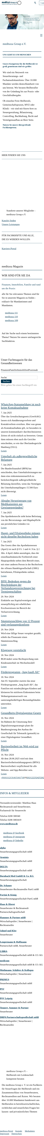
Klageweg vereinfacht (13, 650)
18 (23, 777)
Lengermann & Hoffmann (13, 942)
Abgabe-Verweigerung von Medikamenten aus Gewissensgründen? (16, 504)
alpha (3, 848)
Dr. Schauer (6, 885)
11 (7, 777)
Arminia (4, 857)
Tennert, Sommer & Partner (14, 1008)
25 (39, 777)
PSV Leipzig (6, 998)
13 (11, 777)
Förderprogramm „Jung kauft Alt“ (20, 672)
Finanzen (5, 370)
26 (42, 777)
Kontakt (18, 1131)
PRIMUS (4, 979)
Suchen (35, 3)
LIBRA (3, 951)
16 (18, 777)
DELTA (4, 866)
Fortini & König (8, 895)
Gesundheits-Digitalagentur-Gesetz (21, 712)
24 (37, 777)
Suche (4, 377)
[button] (24, 2)
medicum (4, 960)
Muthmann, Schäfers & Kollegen (16, 970)
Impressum (4, 1134)
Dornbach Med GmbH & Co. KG (17, 876)
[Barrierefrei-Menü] (19, 3)
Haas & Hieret (7, 904)
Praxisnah (33, 370)
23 (35, 777)
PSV (2, 989)
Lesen (4, 451)
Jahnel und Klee (8, 930)
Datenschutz (16, 1134)
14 (14, 777)
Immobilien (22, 370)
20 (28, 777)
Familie (13, 370)
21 (30, 777)
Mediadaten (30, 1131)
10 (4, 777)
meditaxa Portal (6, 1131)
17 (21, 777)
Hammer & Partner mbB (13, 917)
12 (9, 777)
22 (32, 777)
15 (16, 777)
